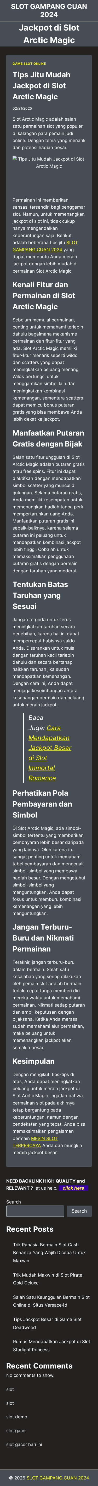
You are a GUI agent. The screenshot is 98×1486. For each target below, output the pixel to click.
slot (10, 1389)
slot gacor (16, 1430)
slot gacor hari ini (24, 1444)
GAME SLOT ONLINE (29, 64)
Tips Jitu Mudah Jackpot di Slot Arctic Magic (41, 85)
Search (13, 1202)
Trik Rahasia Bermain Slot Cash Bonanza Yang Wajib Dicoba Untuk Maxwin (49, 1252)
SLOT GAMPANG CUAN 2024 (58, 1478)
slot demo (16, 1416)
